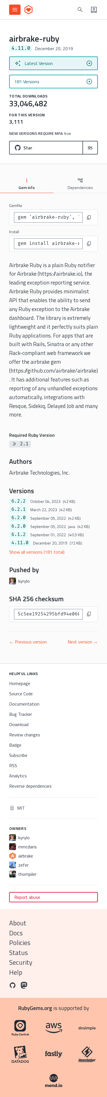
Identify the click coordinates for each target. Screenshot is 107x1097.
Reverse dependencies (30, 786)
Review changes (24, 734)
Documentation (24, 703)
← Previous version (28, 641)
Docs (16, 933)
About (17, 923)
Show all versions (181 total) (36, 551)
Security (20, 962)
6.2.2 (18, 501)
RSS (13, 765)
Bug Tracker (20, 714)
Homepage (19, 683)
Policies (20, 943)
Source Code (21, 693)
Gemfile (15, 205)
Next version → (83, 641)
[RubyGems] (28, 9)
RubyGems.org (35, 1008)
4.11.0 (20, 543)
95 (90, 147)
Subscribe (18, 755)
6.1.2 (18, 534)
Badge (15, 745)
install (14, 232)
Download (19, 724)
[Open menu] (15, 10)
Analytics (18, 775)
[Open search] (80, 10)
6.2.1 (18, 509)
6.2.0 (18, 518)
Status (18, 953)
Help (15, 972)
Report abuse (27, 897)
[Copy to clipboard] (89, 218)
